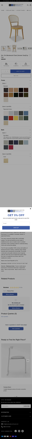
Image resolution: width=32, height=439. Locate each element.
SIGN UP (16, 227)
